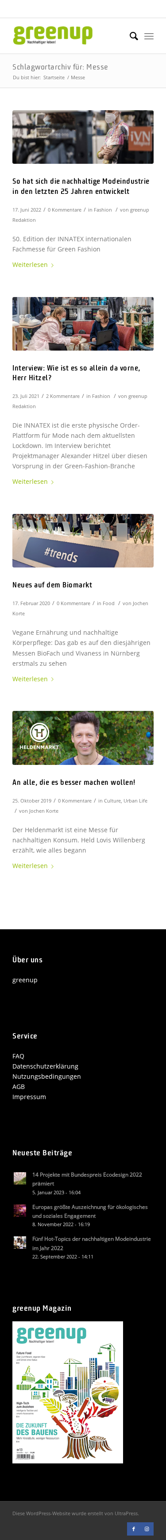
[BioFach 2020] (83, 540)
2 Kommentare (63, 396)
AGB (18, 1086)
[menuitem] (129, 36)
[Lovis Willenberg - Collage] (83, 737)
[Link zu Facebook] (133, 1529)
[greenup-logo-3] (68, 36)
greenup (25, 980)
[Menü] (149, 35)
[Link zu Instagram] (147, 1529)
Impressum (29, 1096)
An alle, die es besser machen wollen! (73, 783)
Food (109, 603)
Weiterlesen (30, 264)
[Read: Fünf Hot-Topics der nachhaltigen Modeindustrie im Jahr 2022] (20, 1243)
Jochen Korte (43, 810)
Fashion (103, 209)
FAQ (18, 1056)
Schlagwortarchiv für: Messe (60, 67)
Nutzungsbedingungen (46, 1076)
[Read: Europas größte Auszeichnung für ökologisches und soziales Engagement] (20, 1211)
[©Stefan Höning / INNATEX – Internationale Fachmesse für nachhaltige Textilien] (83, 137)
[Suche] (129, 36)
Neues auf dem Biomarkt (52, 585)
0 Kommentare (64, 209)
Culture (112, 800)
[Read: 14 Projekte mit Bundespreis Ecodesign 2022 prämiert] (20, 1179)
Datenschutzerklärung (45, 1066)
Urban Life (135, 800)
